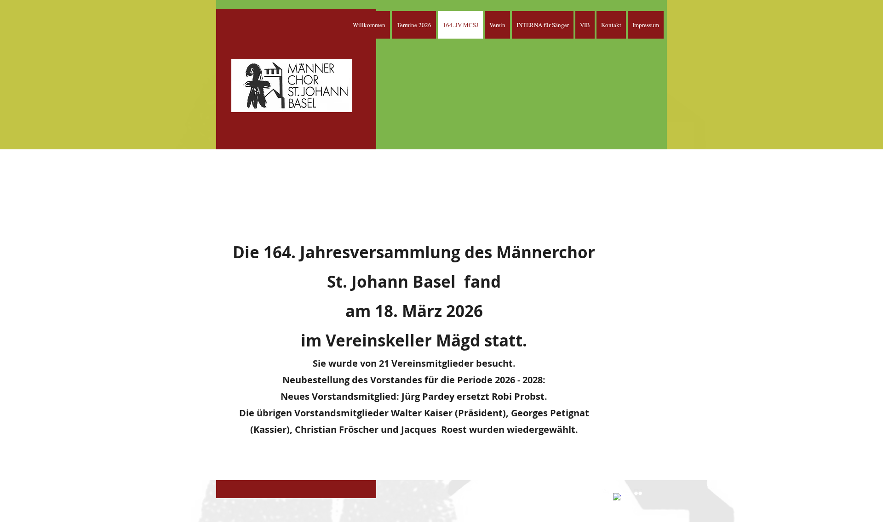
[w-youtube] (627, 493)
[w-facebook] (617, 497)
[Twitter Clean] (606, 493)
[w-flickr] (638, 493)
